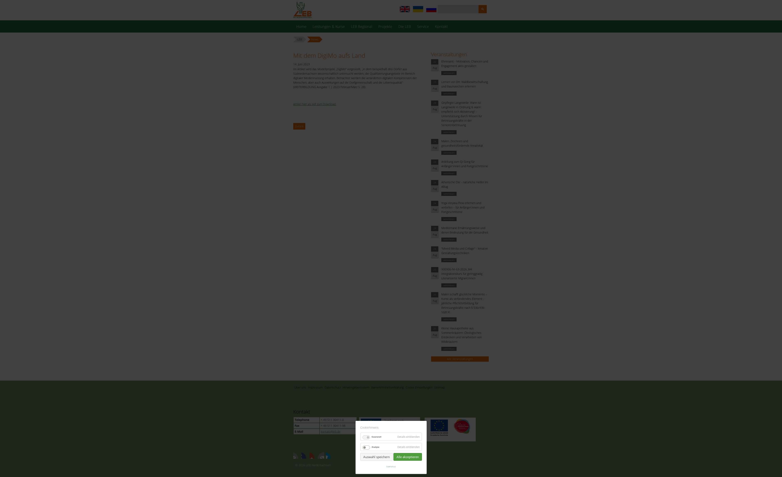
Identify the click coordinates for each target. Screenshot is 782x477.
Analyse (375, 446)
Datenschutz (391, 466)
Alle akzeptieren (407, 457)
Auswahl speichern (376, 457)
